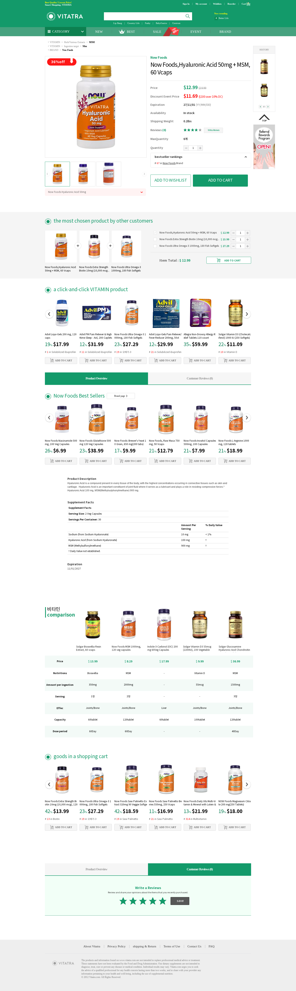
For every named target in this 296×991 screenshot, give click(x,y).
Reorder (232, 4)
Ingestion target (71, 46)
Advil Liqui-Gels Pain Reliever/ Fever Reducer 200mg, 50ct (165, 336)
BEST (131, 31)
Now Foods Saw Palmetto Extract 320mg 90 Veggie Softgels (130, 803)
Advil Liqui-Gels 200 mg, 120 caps (61, 336)
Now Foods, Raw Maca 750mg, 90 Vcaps (164, 443)
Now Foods (67, 50)
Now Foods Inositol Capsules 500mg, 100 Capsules (200, 443)
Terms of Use (172, 946)
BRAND (225, 31)
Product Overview (96, 378)
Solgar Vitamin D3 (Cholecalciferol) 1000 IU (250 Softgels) (234, 336)
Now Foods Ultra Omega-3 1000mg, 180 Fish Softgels (130, 336)
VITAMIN (55, 42)
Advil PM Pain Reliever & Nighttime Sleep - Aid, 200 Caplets (96, 336)
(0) (164, 130)
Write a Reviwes (213, 130)
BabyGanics (161, 23)
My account (201, 4)
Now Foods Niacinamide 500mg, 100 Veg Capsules (61, 443)
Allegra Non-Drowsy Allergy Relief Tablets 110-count (199, 336)
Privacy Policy (117, 946)
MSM (92, 42)
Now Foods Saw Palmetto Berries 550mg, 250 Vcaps (165, 803)
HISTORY (264, 49)
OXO (221, 18)
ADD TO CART (220, 180)
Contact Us (194, 946)
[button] (47, 174)
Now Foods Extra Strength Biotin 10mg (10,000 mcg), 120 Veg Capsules (61, 803)
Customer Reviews (200, 378)
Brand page (120, 396)
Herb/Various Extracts (74, 42)
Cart (244, 4)
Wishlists (217, 4)
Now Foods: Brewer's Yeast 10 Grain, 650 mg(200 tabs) (130, 443)
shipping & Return (144, 946)
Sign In (186, 4)
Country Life (133, 23)
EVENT (195, 31)
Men (85, 46)
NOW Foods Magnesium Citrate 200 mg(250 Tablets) (234, 803)
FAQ (211, 946)
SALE (157, 31)
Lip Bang (117, 23)
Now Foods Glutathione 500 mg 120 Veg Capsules (95, 443)
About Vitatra (91, 946)
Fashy (147, 23)
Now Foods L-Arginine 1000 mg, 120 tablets (233, 443)
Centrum (176, 23)
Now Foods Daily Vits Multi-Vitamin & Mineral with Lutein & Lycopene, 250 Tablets (200, 803)
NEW (99, 31)
